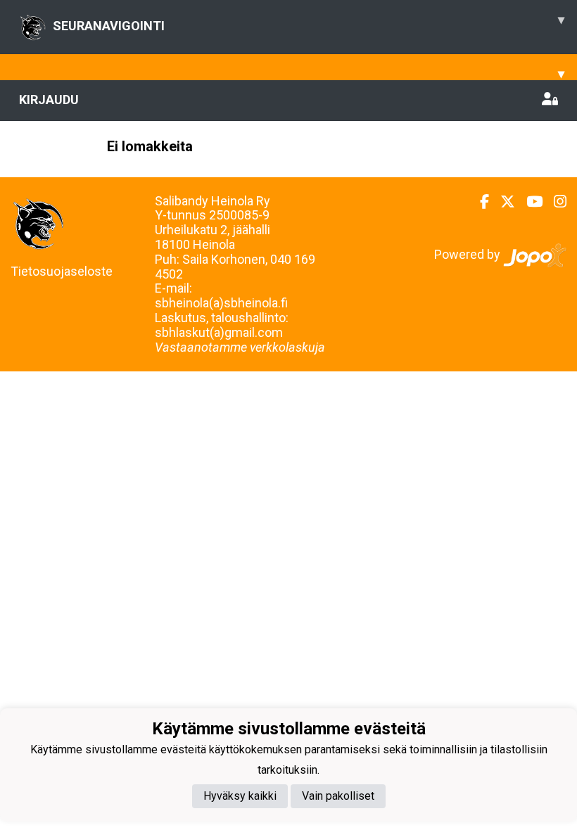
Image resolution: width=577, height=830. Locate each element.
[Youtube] (529, 202)
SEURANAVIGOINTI (308, 22)
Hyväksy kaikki (240, 796)
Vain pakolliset (338, 796)
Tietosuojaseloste (62, 271)
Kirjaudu (49, 99)
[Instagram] (554, 202)
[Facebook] (479, 202)
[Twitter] (502, 202)
